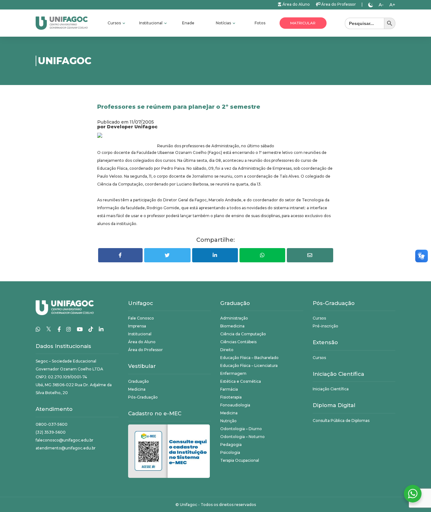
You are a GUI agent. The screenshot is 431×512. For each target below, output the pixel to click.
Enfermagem (233, 373)
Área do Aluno (295, 4)
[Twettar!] (167, 255)
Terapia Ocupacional (239, 460)
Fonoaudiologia (235, 405)
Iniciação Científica (331, 389)
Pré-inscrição (325, 326)
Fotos (260, 23)
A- (381, 5)
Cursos (115, 23)
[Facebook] (59, 329)
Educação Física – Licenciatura (249, 365)
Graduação (138, 381)
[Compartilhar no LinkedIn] (215, 255)
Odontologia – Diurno (241, 428)
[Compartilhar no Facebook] (120, 255)
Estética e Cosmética (240, 381)
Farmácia (229, 389)
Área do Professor (338, 4)
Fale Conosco (141, 318)
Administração (234, 318)
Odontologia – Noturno (242, 436)
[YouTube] (80, 329)
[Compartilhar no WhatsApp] (262, 255)
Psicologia (230, 452)
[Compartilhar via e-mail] (310, 255)
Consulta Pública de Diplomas (341, 420)
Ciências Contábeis (238, 341)
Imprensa (137, 326)
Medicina (136, 389)
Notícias (224, 23)
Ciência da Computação (243, 334)
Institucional (151, 23)
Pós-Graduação (143, 397)
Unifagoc (188, 504)
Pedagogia (231, 444)
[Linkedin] (101, 329)
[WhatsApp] (38, 329)
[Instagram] (68, 329)
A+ (392, 5)
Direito (226, 349)
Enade (188, 23)
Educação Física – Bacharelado (249, 357)
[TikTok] (90, 329)
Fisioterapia (231, 397)
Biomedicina (232, 326)
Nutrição (228, 420)
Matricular (303, 23)
